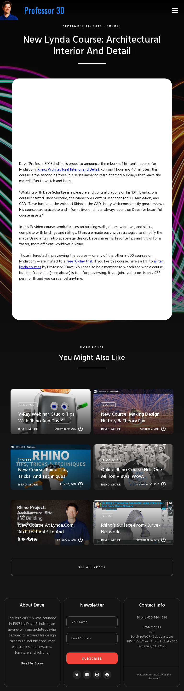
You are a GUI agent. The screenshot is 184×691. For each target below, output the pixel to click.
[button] (175, 10)
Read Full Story (32, 663)
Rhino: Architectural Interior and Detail (68, 170)
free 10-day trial (79, 261)
